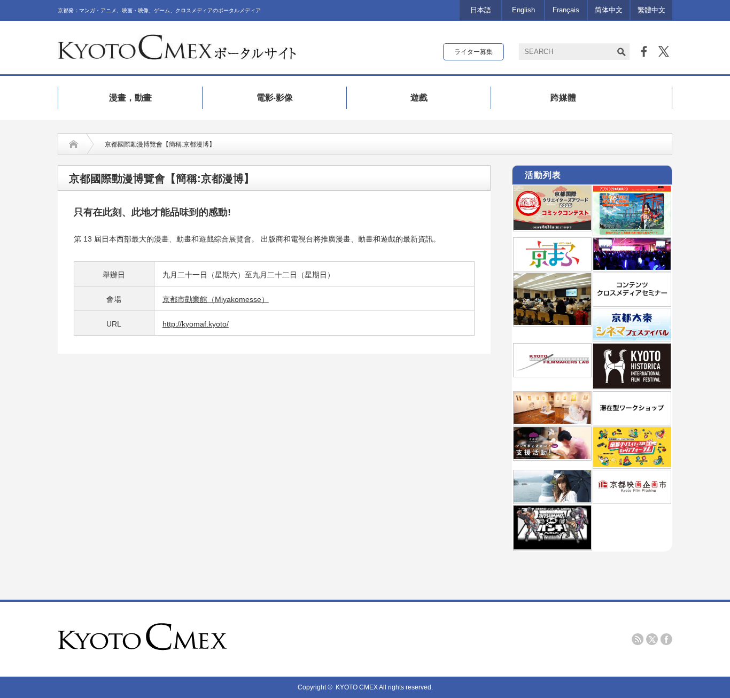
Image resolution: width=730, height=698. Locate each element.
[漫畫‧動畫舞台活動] (632, 268)
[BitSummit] (552, 547)
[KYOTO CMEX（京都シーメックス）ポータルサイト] (177, 55)
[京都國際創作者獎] (552, 227)
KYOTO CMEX (357, 687)
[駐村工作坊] (632, 421)
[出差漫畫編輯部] (552, 457)
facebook (666, 639)
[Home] (73, 144)
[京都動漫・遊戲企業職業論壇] (632, 465)
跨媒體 (563, 97)
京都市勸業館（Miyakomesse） (215, 299)
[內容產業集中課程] (552, 323)
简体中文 (609, 10)
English (523, 10)
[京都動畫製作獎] (632, 232)
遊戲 (419, 97)
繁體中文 (651, 10)
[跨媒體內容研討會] (632, 303)
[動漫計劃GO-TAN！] (552, 500)
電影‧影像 (275, 97)
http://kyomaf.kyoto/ (195, 324)
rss (637, 639)
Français (566, 10)
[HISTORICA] (632, 386)
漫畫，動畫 (130, 97)
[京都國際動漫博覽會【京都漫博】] (552, 268)
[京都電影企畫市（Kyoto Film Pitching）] (632, 500)
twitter (652, 639)
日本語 (480, 10)
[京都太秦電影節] (632, 338)
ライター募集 (473, 52)
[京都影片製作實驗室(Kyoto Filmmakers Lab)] (552, 373)
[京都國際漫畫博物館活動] (552, 421)
